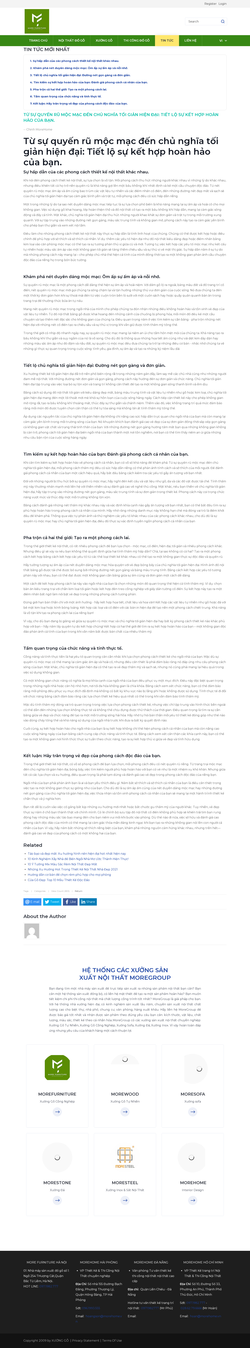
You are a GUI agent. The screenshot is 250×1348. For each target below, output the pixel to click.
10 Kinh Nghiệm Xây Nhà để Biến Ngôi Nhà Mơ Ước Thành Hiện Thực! (78, 859)
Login (223, 3)
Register (210, 3)
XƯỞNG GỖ (60, 1340)
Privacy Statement (85, 1340)
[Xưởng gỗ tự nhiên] (125, 1059)
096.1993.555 (91, 1308)
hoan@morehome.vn (205, 1316)
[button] (219, 21)
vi (221, 40)
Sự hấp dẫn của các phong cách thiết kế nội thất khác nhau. (76, 61)
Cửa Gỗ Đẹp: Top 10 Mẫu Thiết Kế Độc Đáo (59, 880)
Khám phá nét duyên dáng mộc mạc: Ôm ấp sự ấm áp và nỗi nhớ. (80, 68)
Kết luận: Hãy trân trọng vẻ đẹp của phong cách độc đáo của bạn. (80, 103)
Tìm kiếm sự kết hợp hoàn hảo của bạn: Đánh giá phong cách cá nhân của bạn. (90, 82)
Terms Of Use (112, 1340)
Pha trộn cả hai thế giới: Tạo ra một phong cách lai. (70, 89)
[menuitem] (38, 40)
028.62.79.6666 (191, 1308)
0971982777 (150, 1308)
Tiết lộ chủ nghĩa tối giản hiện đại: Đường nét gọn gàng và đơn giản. (81, 75)
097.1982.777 (48, 1286)
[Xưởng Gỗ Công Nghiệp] (57, 1067)
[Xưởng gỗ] (36, 21)
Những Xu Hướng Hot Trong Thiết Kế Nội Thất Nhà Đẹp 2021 (73, 869)
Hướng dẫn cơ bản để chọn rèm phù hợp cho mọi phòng (69, 874)
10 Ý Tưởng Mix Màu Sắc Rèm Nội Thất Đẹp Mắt (62, 864)
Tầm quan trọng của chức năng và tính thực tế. (67, 96)
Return (78, 891)
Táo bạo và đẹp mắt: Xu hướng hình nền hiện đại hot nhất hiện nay (77, 853)
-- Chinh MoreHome (37, 129)
